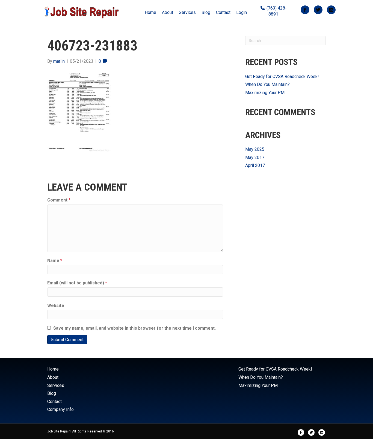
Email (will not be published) (77, 282)
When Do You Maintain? (267, 84)
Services (187, 12)
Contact (223, 12)
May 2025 (254, 149)
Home (150, 12)
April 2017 (255, 165)
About (167, 12)
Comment (58, 200)
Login (241, 12)
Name (54, 260)
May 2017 (254, 157)
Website (55, 305)
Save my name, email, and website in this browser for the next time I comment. (134, 328)
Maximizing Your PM (265, 92)
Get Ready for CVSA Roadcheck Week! (282, 76)
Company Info (60, 409)
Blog (206, 12)
